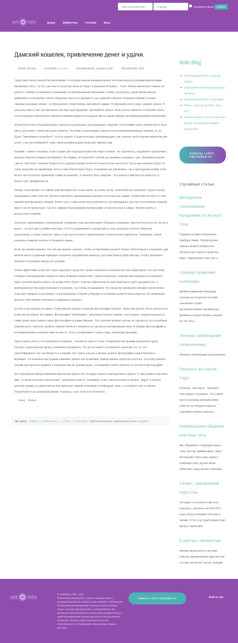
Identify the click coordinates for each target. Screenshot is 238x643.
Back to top (216, 597)
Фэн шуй (63, 68)
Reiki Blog (190, 62)
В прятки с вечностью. (200, 540)
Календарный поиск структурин (204, 99)
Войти (221, 6)
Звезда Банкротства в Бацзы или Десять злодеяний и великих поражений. (204, 123)
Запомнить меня (203, 7)
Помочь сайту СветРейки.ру (201, 154)
